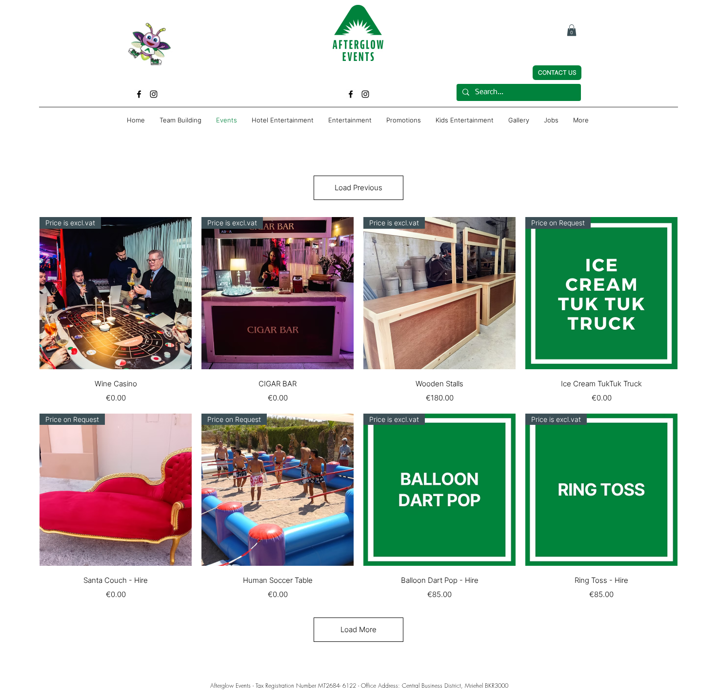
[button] (572, 30)
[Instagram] (154, 94)
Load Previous (358, 187)
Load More (358, 629)
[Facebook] (139, 94)
